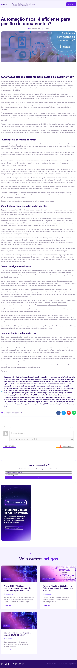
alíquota (6, 377)
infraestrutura (53, 393)
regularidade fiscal (36, 399)
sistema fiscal (13, 404)
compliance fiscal (39, 381)
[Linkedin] (24, 664)
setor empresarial (62, 402)
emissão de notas (65, 384)
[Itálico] (14, 439)
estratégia (27, 388)
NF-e (31, 395)
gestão (27, 390)
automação (26, 379)
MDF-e (26, 395)
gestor (27, 393)
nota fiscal (43, 395)
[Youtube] (20, 664)
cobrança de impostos (24, 381)
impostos (33, 393)
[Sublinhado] (16, 439)
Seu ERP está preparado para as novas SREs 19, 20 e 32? (17, 634)
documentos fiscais (26, 384)
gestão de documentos (39, 390)
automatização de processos (52, 379)
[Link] (32, 439)
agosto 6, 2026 (48, 594)
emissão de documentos (50, 384)
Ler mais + (7, 605)
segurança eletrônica (48, 402)
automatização (36, 379)
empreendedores (21, 386)
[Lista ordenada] (22, 439)
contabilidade (59, 381)
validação (58, 404)
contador (12, 384)
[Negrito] (11, 439)
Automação (7, 579)
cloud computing (9, 381)
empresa (58, 386)
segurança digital (34, 402)
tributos (51, 404)
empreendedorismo (34, 386)
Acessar (70, 427)
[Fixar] (19, 439)
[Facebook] (14, 664)
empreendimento (48, 386)
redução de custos (10, 399)
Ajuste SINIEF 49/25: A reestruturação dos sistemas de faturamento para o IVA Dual (17, 588)
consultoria (49, 381)
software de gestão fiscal (34, 404)
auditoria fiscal (62, 377)
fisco (54, 388)
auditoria (39, 377)
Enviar (38, 477)
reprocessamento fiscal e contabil (55, 399)
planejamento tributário (44, 397)
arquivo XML (14, 377)
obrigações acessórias (11, 397)
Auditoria (6, 625)
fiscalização (48, 388)
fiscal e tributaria (37, 388)
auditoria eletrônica (50, 377)
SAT (18, 402)
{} (34, 439)
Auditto (18, 379)
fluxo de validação (63, 388)
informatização (42, 393)
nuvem (65, 395)
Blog (47, 28)
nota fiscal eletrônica (55, 395)
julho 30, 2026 (9, 638)
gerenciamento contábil (16, 390)
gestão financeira (18, 393)
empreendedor (9, 386)
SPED (46, 404)
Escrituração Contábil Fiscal (13, 388)
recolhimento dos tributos (62, 397)
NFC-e (36, 395)
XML (5, 406)
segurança (23, 402)
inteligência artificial (65, 393)
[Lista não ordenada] (24, 439)
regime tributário (23, 399)
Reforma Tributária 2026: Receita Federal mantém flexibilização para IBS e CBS (58, 588)
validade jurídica (68, 404)
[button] (71, 4)
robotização (12, 402)
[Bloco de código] (29, 439)
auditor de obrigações (27, 377)
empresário (66, 386)
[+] (37, 439)
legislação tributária (16, 395)
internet (6, 395)
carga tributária (67, 379)
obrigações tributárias (27, 397)
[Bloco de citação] (27, 439)
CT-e (17, 384)
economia (37, 384)
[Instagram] (17, 664)
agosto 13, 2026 (9, 594)
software (22, 404)
